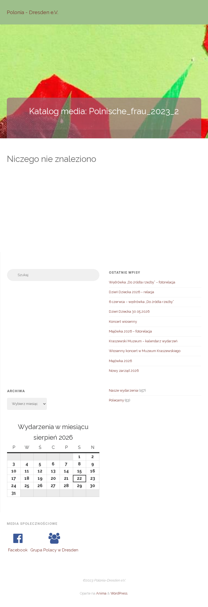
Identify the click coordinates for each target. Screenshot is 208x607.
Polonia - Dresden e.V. (32, 12)
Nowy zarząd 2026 (124, 371)
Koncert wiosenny (123, 322)
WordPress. (119, 593)
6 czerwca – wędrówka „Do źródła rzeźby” (141, 302)
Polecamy (116, 400)
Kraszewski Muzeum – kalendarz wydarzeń (143, 341)
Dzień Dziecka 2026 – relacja (131, 292)
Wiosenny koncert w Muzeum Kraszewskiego (144, 351)
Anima (100, 593)
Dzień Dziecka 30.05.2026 (129, 311)
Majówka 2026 (120, 361)
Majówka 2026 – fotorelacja (130, 331)
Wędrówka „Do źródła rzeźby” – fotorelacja (142, 282)
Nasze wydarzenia (123, 390)
